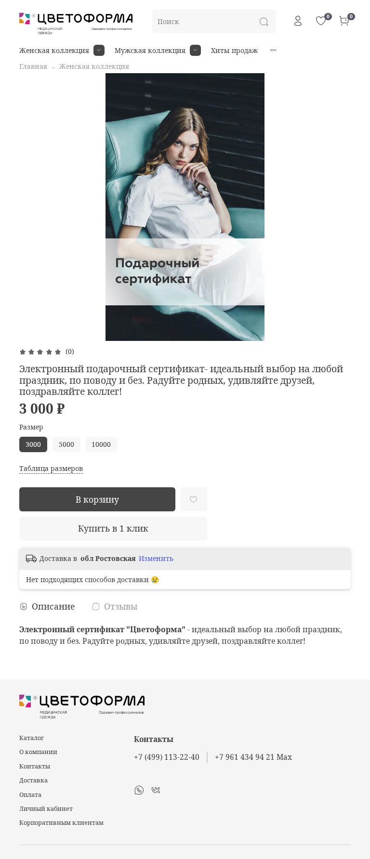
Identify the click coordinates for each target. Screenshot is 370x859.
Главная (33, 66)
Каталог (31, 738)
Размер (31, 427)
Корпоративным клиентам (61, 823)
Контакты (34, 766)
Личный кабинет (46, 809)
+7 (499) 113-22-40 (166, 757)
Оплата (30, 795)
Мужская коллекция (150, 50)
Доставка (33, 780)
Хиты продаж (234, 50)
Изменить (156, 558)
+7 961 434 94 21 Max (253, 757)
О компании (38, 752)
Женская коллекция (54, 50)
